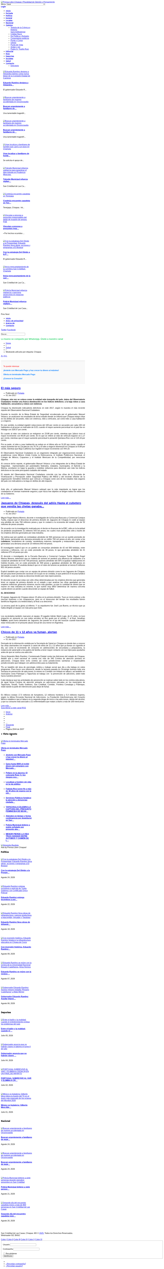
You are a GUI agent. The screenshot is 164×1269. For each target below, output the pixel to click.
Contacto (10, 63)
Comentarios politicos (20, 38)
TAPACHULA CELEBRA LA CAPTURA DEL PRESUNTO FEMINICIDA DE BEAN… (18, 809)
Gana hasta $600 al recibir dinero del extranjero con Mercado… (17, 766)
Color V (31, 1239)
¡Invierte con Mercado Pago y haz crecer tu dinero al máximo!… (18, 757)
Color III (17, 1239)
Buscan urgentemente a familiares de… (14, 107)
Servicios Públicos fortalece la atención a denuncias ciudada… (18, 800)
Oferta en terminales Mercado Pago (19, 374)
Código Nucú (16, 34)
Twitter (4, 330)
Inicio (8, 11)
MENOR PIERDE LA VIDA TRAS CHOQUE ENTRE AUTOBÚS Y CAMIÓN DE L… (17, 837)
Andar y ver (15, 47)
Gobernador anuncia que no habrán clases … (14, 1054)
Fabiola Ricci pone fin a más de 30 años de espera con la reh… (18, 791)
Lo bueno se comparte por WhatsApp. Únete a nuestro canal (32, 339)
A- (6, 356)
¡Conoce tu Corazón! (12, 379)
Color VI (38, 1239)
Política (9, 16)
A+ (2, 356)
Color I (4, 1239)
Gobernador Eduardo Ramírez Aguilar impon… (14, 998)
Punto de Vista (17, 45)
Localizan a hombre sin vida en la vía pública (18, 783)
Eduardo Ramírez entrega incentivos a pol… (12, 898)
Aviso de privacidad (14, 321)
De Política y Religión (20, 36)
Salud (8, 61)
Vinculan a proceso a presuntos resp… (12, 227)
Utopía (13, 43)
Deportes (10, 56)
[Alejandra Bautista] (10, 845)
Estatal (9, 18)
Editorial (9, 51)
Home (8, 343)
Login (3, 6)
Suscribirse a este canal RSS (13, 708)
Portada (9, 13)
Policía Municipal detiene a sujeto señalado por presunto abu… (18, 827)
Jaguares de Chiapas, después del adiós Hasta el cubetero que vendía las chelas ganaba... (41, 504)
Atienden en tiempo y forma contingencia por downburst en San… (19, 818)
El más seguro (11, 388)
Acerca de (10, 323)
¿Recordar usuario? (14, 1266)
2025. (41, 1233)
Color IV (24, 1239)
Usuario (6, 1245)
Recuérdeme (11, 1254)
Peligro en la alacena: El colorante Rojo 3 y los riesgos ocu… (16, 775)
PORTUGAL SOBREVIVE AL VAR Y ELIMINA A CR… (16, 1079)
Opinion (9, 25)
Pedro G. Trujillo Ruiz (20, 49)
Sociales (9, 58)
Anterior (9, 714)
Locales (9, 20)
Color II (10, 1239)
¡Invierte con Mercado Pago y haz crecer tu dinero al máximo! (31, 370)
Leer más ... (6, 498)
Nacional (9, 23)
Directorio (15, 66)
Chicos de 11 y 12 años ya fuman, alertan (29, 632)
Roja (8, 54)
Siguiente (10, 725)
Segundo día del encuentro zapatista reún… (13, 1215)
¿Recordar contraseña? (16, 1264)
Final (8, 727)
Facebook (11, 330)
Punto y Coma (17, 40)
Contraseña (8, 1249)
